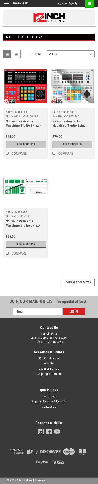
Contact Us (49, 406)
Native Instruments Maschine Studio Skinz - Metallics (70, 125)
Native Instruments (17, 111)
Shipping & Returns (49, 374)
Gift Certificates (49, 358)
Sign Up (72, 3)
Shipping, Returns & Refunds (49, 401)
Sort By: (36, 53)
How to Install (49, 396)
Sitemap (39, 480)
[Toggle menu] (6, 6)
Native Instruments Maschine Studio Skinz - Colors (23, 125)
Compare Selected (78, 282)
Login (60, 3)
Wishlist (49, 363)
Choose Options (25, 144)
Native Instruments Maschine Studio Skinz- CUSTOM (23, 225)
